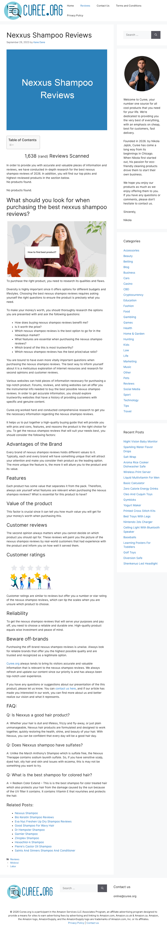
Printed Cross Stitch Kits (139, 510)
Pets (126, 378)
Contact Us (103, 5)
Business (129, 272)
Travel (127, 411)
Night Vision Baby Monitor (140, 441)
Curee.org (13, 663)
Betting (128, 261)
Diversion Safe (132, 558)
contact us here (65, 688)
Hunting (128, 339)
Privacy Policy (75, 15)
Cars (126, 278)
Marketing (130, 361)
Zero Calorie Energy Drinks (140, 488)
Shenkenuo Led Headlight (140, 563)
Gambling (129, 317)
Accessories (131, 250)
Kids (126, 344)
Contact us (92, 922)
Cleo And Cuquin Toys (137, 494)
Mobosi (14, 862)
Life (125, 355)
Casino (127, 283)
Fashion (128, 306)
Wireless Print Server (137, 472)
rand (43, 156)
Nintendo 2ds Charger (137, 522)
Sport (127, 394)
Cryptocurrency (133, 294)
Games (128, 322)
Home (70, 5)
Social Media (131, 389)
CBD (126, 289)
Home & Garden (133, 333)
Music (127, 367)
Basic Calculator (133, 483)
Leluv (13, 866)
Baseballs (129, 537)
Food (126, 311)
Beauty (128, 256)
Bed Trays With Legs (137, 516)
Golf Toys (129, 552)
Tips (126, 405)
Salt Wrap (129, 456)
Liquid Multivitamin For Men (141, 477)
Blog (126, 267)
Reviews (85, 5)
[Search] (155, 35)
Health (127, 328)
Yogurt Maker (132, 505)
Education (130, 300)
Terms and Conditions (128, 5)
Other (127, 372)
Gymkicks (129, 499)
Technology (130, 400)
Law (126, 350)
